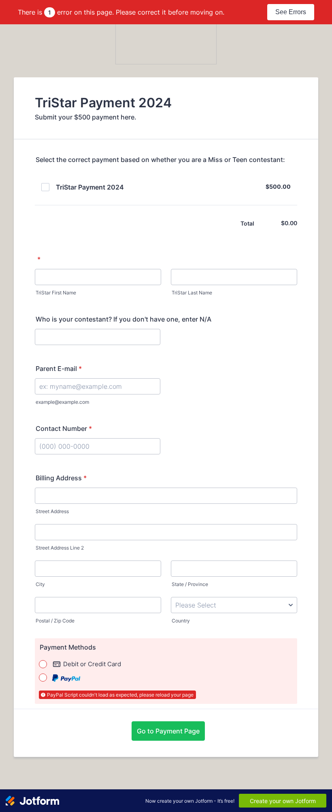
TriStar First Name (56, 293)
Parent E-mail (59, 368)
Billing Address (61, 478)
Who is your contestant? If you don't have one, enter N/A (123, 319)
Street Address (52, 511)
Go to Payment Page (168, 731)
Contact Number (64, 428)
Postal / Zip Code (55, 621)
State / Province (190, 584)
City (40, 584)
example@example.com (62, 402)
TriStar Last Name (192, 293)
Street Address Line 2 (60, 548)
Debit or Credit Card (92, 664)
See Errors (290, 12)
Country (181, 621)
